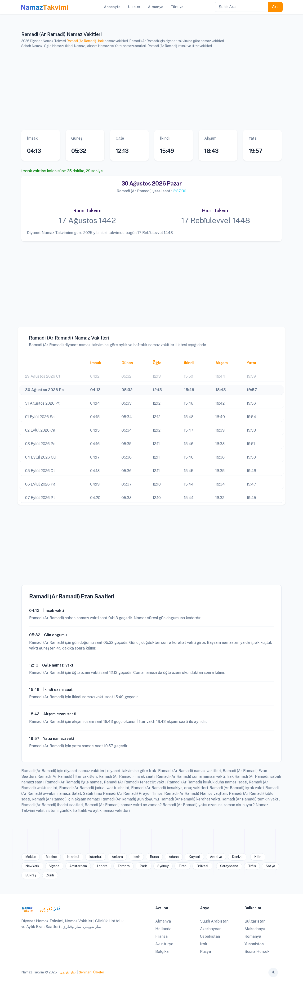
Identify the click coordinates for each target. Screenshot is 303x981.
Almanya (163, 921)
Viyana (54, 866)
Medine (51, 857)
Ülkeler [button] (134, 7)
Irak (101, 41)
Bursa (154, 857)
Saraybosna (229, 866)
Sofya (270, 866)
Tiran (182, 866)
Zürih (50, 875)
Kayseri (194, 857)
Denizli (237, 857)
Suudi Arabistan (214, 921)
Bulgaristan (255, 921)
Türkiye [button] (177, 7)
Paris (143, 866)
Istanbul (73, 857)
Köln (257, 857)
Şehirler (85, 972)
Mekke (30, 857)
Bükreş (30, 875)
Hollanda (163, 929)
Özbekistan (210, 936)
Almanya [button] (155, 7)
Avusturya (164, 944)
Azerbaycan (210, 929)
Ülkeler (98, 972)
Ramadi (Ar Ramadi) (81, 41)
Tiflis (252, 866)
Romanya (253, 936)
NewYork (32, 866)
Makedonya (255, 929)
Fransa (161, 936)
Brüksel (202, 866)
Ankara (117, 857)
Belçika (162, 951)
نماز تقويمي (67, 972)
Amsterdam (78, 866)
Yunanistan (254, 944)
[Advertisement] (151, 89)
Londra (102, 866)
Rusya (205, 951)
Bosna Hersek (257, 951)
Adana (174, 857)
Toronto (123, 866)
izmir (136, 857)
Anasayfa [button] (112, 7)
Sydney (163, 866)
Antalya (216, 857)
